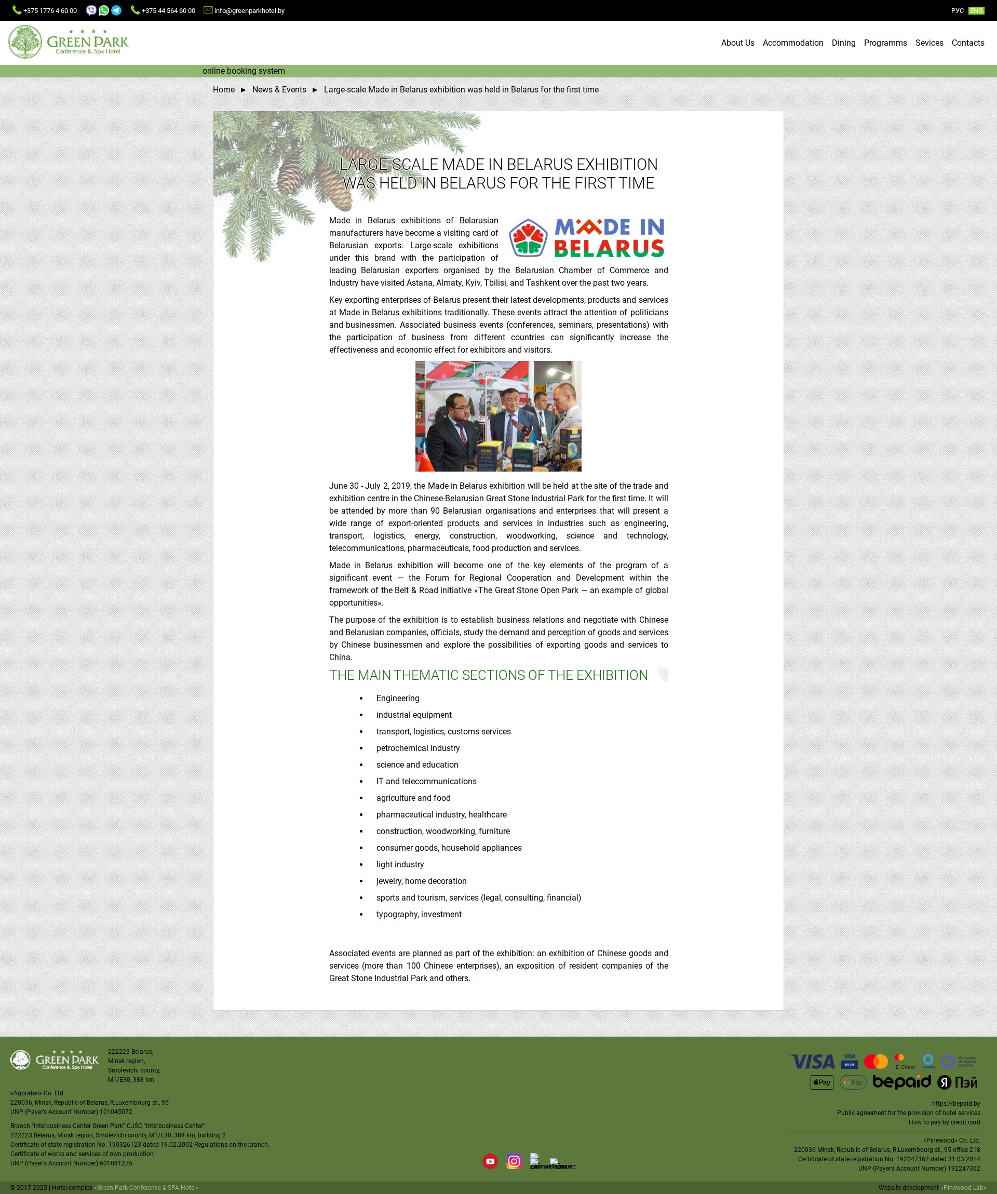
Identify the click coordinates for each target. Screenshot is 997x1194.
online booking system (244, 71)
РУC (957, 11)
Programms (885, 43)
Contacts (968, 43)
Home (224, 90)
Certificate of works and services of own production (82, 1154)
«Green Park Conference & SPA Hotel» (146, 1187)
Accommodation (793, 43)
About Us (738, 43)
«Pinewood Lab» (963, 1187)
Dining (844, 43)
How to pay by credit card (944, 1122)
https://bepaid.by (956, 1103)
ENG (976, 11)
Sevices (929, 43)
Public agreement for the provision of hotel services (908, 1113)
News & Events (279, 90)
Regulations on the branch (231, 1144)
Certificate (24, 1144)
